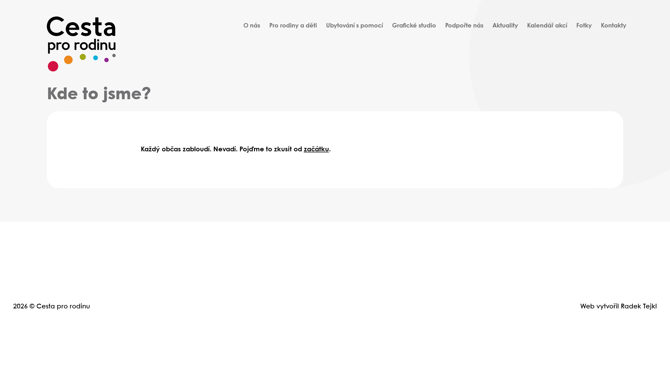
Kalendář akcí (547, 26)
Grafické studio (414, 26)
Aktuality (505, 26)
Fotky (584, 26)
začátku (316, 149)
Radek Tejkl (639, 306)
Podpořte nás (464, 26)
